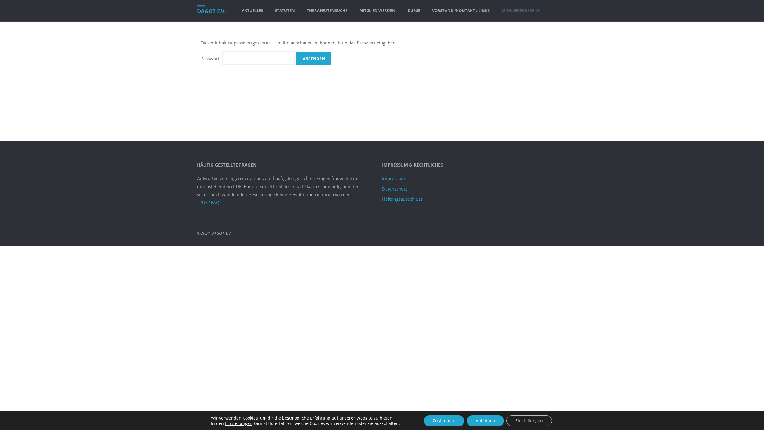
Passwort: (211, 59)
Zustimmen (444, 420)
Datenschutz (394, 189)
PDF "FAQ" (210, 202)
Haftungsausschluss (402, 199)
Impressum (393, 178)
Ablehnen (485, 420)
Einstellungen (238, 423)
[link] (552, 11)
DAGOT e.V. (211, 11)
